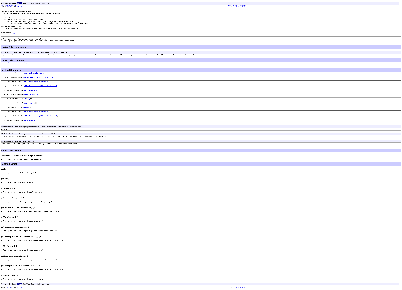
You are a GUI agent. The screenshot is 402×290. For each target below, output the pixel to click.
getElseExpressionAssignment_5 (35, 81)
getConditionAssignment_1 (33, 73)
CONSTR (18, 6)
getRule (26, 107)
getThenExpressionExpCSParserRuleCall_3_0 (40, 116)
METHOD (23, 6)
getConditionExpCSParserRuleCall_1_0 (38, 77)
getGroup (26, 99)
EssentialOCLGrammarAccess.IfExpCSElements (18, 63)
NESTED (9, 6)
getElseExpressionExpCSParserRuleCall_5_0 (40, 86)
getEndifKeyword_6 (30, 94)
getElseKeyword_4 (30, 90)
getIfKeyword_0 (29, 103)
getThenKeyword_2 (30, 120)
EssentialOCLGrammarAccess (15, 34)
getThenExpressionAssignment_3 (35, 111)
